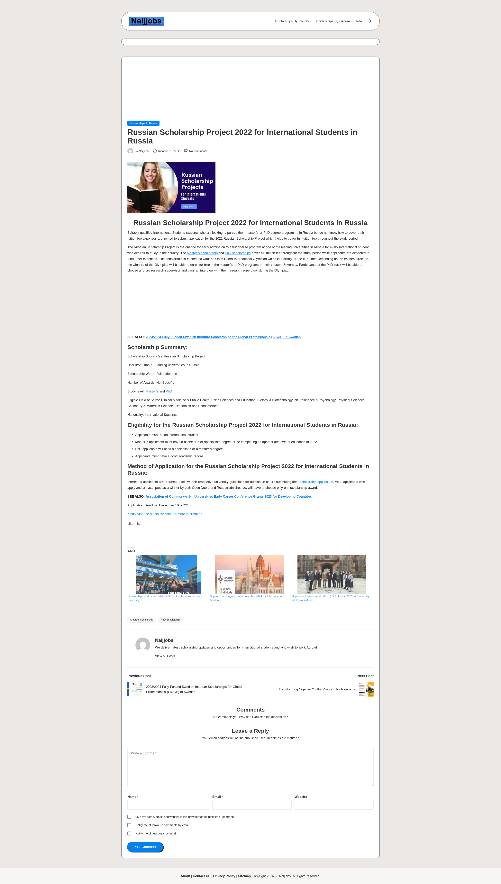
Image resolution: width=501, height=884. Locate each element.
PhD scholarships (238, 253)
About (185, 876)
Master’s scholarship (202, 253)
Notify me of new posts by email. (156, 833)
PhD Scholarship (170, 619)
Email (217, 797)
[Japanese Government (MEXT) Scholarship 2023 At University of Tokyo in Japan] (331, 574)
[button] (165, 656)
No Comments (198, 150)
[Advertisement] (244, 91)
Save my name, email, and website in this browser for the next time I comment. (184, 816)
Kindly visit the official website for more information (164, 514)
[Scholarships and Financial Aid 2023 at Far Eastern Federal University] (166, 574)
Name (133, 797)
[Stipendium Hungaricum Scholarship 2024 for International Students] (249, 574)
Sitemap (244, 876)
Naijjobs (164, 640)
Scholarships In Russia (143, 123)
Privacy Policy (224, 876)
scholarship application (316, 482)
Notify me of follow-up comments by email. (162, 825)
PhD (169, 391)
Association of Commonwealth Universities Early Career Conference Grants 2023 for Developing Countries (229, 496)
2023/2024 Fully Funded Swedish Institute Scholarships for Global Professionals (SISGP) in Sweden (223, 337)
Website (301, 797)
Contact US (201, 876)
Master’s (152, 391)
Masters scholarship (141, 619)
